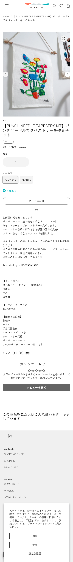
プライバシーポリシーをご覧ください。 (35, 525)
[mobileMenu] (6, 6)
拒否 (34, 544)
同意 (34, 536)
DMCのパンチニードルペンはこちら (23, 344)
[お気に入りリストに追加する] (36, 210)
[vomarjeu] (37, 6)
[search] (54, 6)
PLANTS (26, 179)
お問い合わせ (11, 484)
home (6, 16)
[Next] (67, 74)
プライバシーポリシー (16, 497)
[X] (21, 353)
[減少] (7, 162)
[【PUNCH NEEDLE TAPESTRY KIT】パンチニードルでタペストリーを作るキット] (64, 38)
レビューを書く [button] (36, 387)
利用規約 (9, 490)
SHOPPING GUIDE (14, 454)
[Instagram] (10, 436)
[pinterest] (27, 353)
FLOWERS (10, 179)
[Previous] (5, 74)
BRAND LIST (11, 467)
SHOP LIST (10, 460)
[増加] (24, 162)
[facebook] (15, 353)
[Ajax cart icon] (68, 6)
